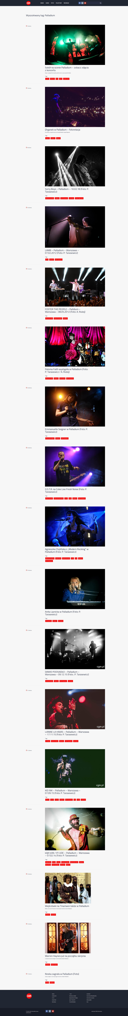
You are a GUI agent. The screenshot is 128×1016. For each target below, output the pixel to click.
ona (76, 558)
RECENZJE (66, 3)
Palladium (52, 79)
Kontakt (88, 994)
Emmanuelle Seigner (50, 438)
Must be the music (74, 862)
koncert (56, 800)
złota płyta (61, 621)
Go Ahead (48, 741)
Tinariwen (53, 914)
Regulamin (89, 1000)
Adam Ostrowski (49, 498)
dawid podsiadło (49, 681)
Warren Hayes (54, 964)
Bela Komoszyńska (49, 198)
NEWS (42, 3)
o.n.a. (72, 558)
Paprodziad (48, 865)
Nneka (47, 982)
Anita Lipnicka (48, 621)
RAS (57, 79)
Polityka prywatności (92, 996)
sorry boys (71, 198)
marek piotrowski (66, 558)
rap (74, 800)
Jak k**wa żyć (72, 1000)
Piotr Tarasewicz (64, 198)
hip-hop (47, 800)
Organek (47, 138)
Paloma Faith (62, 378)
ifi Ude (54, 862)
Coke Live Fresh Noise (58, 498)
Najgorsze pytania (73, 998)
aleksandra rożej (49, 318)
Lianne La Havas (54, 741)
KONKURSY (54, 996)
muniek (47, 79)
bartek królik (58, 558)
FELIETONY (59, 3)
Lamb (47, 259)
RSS (87, 1002)
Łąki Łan (68, 865)
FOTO (52, 3)
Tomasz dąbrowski (79, 198)
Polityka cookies (90, 998)
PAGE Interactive (99, 1011)
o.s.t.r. (66, 498)
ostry (70, 498)
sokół (61, 79)
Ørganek (58, 138)
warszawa (70, 681)
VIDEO (47, 3)
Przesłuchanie (72, 996)
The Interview (72, 1002)
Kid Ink (52, 800)
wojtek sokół (66, 79)
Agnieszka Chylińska (50, 558)
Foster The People (58, 318)
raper (78, 800)
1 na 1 (70, 994)
